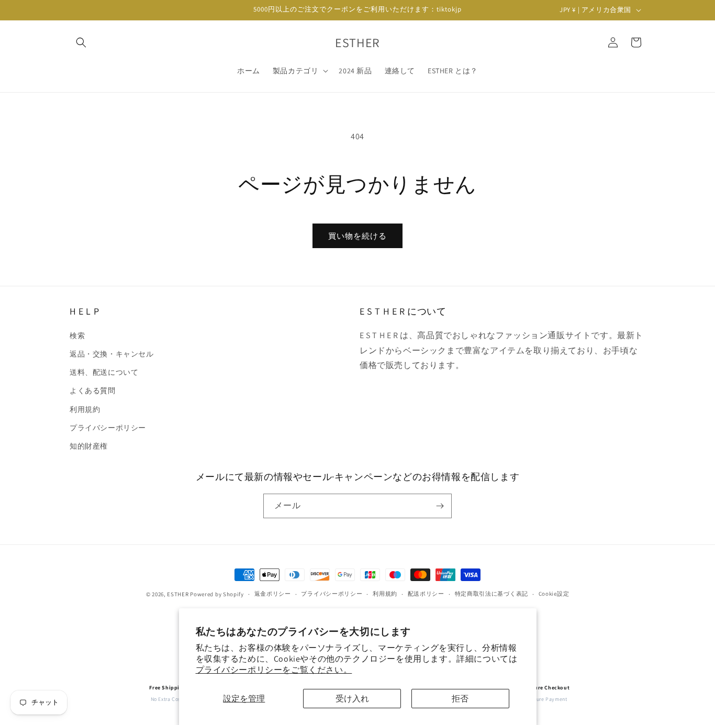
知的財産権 (89, 445)
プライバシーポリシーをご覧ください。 (274, 669)
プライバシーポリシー (108, 427)
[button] (81, 42)
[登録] (439, 506)
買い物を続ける (357, 236)
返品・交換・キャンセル (112, 353)
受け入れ (352, 698)
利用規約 (85, 409)
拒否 (460, 698)
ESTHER (177, 594)
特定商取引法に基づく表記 (491, 594)
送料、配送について (104, 371)
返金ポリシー (272, 594)
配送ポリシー (426, 594)
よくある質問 (93, 390)
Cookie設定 (554, 594)
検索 (77, 335)
